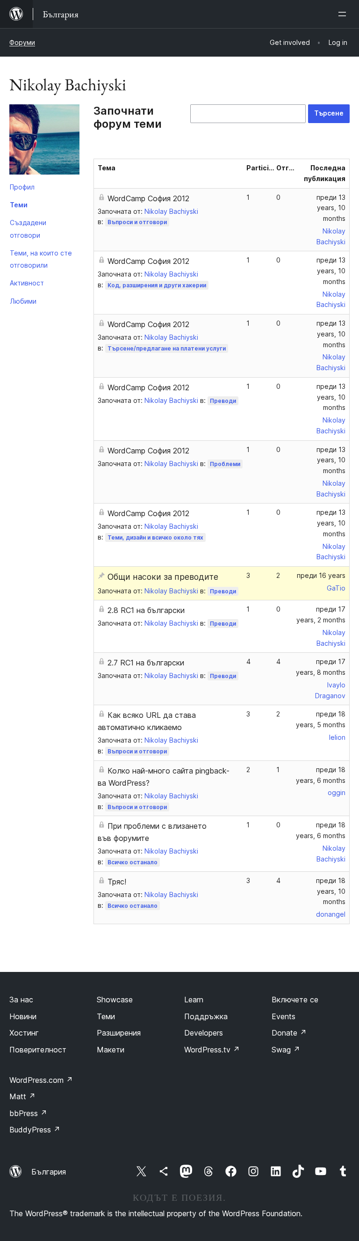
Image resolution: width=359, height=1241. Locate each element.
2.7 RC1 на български (146, 662)
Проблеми (225, 463)
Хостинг (24, 1032)
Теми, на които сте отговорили (41, 259)
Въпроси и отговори (137, 222)
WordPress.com (41, 1080)
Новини (22, 1016)
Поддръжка (206, 1016)
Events (283, 1016)
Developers (203, 1032)
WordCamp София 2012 (148, 198)
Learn (193, 999)
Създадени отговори (28, 229)
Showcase (115, 999)
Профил (22, 187)
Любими (23, 301)
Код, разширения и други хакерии (157, 285)
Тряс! (117, 881)
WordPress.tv (212, 1049)
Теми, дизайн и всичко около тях (155, 537)
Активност (27, 283)
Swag (286, 1049)
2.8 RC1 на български (146, 610)
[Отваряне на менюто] (344, 14)
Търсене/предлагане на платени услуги (167, 348)
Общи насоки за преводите (163, 577)
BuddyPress (34, 1129)
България (48, 1171)
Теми (19, 205)
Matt (22, 1096)
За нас (21, 999)
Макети (110, 1049)
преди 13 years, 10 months (330, 208)
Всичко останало (133, 862)
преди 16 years (321, 575)
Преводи (223, 400)
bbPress (28, 1113)
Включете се (295, 999)
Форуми (22, 42)
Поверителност (37, 1049)
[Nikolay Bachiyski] (44, 141)
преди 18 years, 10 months (330, 891)
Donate (289, 1032)
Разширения (119, 1032)
